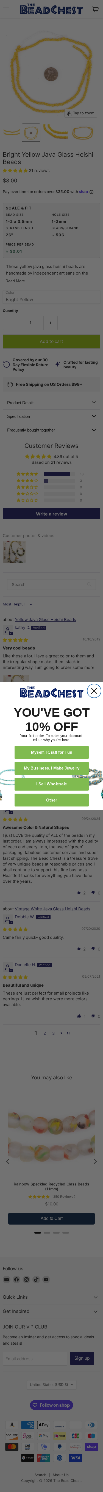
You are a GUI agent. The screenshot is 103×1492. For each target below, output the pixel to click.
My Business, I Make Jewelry (51, 768)
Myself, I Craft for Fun (51, 752)
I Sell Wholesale (51, 784)
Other (51, 800)
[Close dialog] (94, 691)
